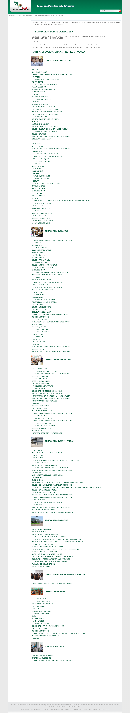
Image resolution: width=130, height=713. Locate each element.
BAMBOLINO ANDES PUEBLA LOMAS (45, 636)
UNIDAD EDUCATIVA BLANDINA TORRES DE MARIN (51, 136)
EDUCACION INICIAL (39, 606)
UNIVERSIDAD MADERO (40, 566)
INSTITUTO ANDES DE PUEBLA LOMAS (46, 183)
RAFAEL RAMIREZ (38, 196)
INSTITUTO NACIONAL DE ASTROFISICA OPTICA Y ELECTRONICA (56, 549)
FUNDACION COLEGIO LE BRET (43, 107)
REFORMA (35, 69)
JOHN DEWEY (37, 151)
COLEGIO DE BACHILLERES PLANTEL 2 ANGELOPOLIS (52, 485)
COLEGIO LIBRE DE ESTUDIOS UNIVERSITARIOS (50, 561)
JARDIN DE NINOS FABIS (41, 223)
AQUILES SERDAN (38, 245)
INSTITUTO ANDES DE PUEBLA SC (44, 401)
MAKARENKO (37, 77)
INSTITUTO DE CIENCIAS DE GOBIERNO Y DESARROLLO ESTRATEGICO (58, 542)
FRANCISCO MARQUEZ (40, 159)
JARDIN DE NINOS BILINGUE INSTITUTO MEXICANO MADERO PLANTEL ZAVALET (61, 201)
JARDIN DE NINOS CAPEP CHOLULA (45, 84)
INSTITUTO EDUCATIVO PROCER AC (45, 126)
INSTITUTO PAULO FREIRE (41, 203)
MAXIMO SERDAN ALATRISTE (42, 386)
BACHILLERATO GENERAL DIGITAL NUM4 (47, 453)
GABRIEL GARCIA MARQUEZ (42, 161)
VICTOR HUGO (37, 430)
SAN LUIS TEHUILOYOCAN (41, 208)
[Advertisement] (76, 682)
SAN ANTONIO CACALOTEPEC (43, 220)
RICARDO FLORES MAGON (41, 250)
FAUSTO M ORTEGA (39, 92)
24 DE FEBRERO (38, 277)
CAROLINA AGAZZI (38, 186)
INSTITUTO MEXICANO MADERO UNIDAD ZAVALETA (51, 351)
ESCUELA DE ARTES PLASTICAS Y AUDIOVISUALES (51, 559)
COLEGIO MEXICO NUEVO (41, 99)
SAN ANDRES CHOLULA (40, 97)
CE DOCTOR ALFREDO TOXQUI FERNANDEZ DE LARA (52, 74)
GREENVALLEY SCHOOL (41, 381)
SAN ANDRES (37, 472)
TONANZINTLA (37, 144)
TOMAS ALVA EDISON (39, 378)
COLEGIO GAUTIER (39, 134)
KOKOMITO (36, 94)
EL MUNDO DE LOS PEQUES (42, 611)
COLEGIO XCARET (38, 349)
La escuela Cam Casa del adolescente (55, 6)
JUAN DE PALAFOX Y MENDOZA (43, 492)
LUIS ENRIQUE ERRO (39, 408)
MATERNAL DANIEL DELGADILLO (44, 604)
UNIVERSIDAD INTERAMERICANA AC (45, 465)
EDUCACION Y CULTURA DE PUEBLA (45, 109)
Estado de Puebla (26, 15)
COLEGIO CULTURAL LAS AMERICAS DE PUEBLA (50, 129)
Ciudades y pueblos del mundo (52, 709)
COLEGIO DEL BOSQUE (40, 329)
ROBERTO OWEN (38, 166)
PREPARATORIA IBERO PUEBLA (43, 510)
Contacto (37, 709)
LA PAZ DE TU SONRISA (40, 613)
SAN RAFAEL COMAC (39, 215)
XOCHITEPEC (37, 141)
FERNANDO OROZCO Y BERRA (43, 89)
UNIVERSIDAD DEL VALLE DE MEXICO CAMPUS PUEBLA (52, 512)
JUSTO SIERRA (37, 292)
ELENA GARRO (37, 480)
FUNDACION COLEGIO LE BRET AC (44, 302)
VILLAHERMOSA (38, 618)
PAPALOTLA (36, 121)
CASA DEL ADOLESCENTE (41, 658)
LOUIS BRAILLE (37, 171)
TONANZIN (36, 164)
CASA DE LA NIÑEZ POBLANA (42, 655)
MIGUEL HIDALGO (38, 188)
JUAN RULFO (36, 168)
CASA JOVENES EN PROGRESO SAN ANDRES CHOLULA (52, 583)
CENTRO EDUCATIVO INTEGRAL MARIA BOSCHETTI (51, 314)
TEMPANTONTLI (37, 82)
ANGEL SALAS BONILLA (40, 124)
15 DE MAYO (36, 243)
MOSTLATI (35, 181)
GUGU (34, 616)
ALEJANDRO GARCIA (39, 416)
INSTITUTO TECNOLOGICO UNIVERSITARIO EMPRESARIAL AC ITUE (56, 539)
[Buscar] (120, 11)
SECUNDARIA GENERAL (41, 383)
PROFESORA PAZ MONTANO (42, 290)
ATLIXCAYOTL (37, 211)
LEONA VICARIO (37, 295)
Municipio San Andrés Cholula (40, 15)
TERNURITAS (37, 609)
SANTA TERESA (37, 477)
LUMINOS (35, 102)
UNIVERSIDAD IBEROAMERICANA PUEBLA (47, 547)
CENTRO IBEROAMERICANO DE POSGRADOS (49, 537)
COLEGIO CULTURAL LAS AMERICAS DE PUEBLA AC (51, 374)
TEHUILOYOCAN (38, 505)
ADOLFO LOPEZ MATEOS (41, 369)
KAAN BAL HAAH (38, 458)
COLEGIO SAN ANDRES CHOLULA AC (45, 154)
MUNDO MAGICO (38, 621)
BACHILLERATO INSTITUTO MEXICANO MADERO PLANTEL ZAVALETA (57, 482)
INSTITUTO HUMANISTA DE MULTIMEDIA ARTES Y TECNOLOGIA (55, 460)
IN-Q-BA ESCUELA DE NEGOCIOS (44, 544)
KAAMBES (35, 173)
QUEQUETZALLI (37, 193)
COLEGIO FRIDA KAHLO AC (42, 260)
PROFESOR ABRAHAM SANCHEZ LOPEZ (47, 275)
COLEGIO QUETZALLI (39, 327)
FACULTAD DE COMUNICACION (43, 564)
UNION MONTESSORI (39, 72)
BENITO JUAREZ (38, 324)
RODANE (35, 198)
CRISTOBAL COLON (39, 309)
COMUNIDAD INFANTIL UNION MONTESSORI (48, 626)
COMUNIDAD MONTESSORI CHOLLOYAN (47, 156)
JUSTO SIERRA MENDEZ (41, 176)
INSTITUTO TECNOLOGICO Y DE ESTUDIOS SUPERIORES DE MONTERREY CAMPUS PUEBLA (66, 487)
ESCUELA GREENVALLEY (41, 139)
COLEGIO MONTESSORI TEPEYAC (44, 265)
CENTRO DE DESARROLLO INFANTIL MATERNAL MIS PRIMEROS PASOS (58, 633)
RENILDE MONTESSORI (40, 104)
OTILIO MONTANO (38, 388)
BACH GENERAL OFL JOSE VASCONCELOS (47, 475)
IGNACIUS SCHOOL (39, 206)
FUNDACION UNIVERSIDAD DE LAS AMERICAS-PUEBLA (52, 556)
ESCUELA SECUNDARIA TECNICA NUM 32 (47, 393)
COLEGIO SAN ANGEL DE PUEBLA (44, 131)
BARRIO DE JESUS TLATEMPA (43, 213)
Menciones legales (26, 709)
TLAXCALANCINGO (39, 87)
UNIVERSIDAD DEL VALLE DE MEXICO (46, 551)
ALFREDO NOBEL (38, 146)
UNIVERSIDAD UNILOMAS (41, 529)
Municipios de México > (15, 15)
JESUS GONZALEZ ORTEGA (42, 418)
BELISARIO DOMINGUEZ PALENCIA (44, 411)
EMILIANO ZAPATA (38, 191)
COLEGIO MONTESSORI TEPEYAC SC (45, 79)
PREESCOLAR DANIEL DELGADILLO (45, 114)
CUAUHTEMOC (37, 450)
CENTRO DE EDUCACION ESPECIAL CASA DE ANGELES (52, 660)
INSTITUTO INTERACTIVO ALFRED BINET (47, 112)
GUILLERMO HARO (38, 500)
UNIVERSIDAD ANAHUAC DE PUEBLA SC (47, 554)
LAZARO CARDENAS (39, 247)
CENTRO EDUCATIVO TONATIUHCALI (45, 119)
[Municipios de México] (20, 10)
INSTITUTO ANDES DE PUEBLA (43, 267)
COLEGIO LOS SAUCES (40, 178)
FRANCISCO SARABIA (40, 285)
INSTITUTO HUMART (39, 532)
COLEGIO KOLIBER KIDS (41, 218)
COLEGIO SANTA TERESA (41, 116)
